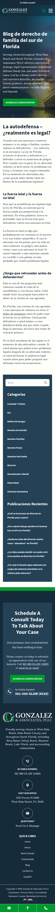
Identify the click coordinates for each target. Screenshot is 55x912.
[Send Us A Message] (9, 908)
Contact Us (27, 870)
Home (28, 841)
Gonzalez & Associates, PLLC (35, 888)
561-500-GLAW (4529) (35, 664)
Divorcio (11, 465)
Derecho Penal (14, 447)
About (27, 847)
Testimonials (27, 859)
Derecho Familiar (16, 438)
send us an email (29, 668)
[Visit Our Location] (27, 908)
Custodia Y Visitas (16, 403)
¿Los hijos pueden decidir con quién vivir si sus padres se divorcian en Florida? (27, 554)
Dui (9, 412)
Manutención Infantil (18, 474)
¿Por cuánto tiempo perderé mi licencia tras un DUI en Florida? (27, 528)
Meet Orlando (27, 853)
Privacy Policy (27, 892)
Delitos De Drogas (16, 421)
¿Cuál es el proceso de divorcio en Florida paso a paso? (24, 515)
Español (28, 876)
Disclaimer (14, 892)
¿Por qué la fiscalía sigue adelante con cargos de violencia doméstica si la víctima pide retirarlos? (26, 568)
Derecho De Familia (17, 430)
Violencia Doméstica (17, 491)
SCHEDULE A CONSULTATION (20, 102)
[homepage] (27, 721)
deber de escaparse (14, 314)
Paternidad (13, 482)
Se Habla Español (27, 2)
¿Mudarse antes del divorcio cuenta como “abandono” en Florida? (25, 541)
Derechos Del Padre (17, 456)
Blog (27, 864)
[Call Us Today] (46, 908)
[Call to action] (44, 10)
